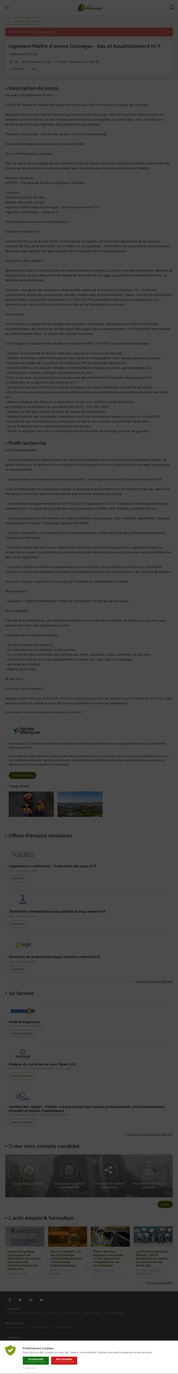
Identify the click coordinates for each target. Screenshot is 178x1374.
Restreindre (64, 1360)
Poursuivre (36, 1360)
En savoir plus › (30, 1368)
